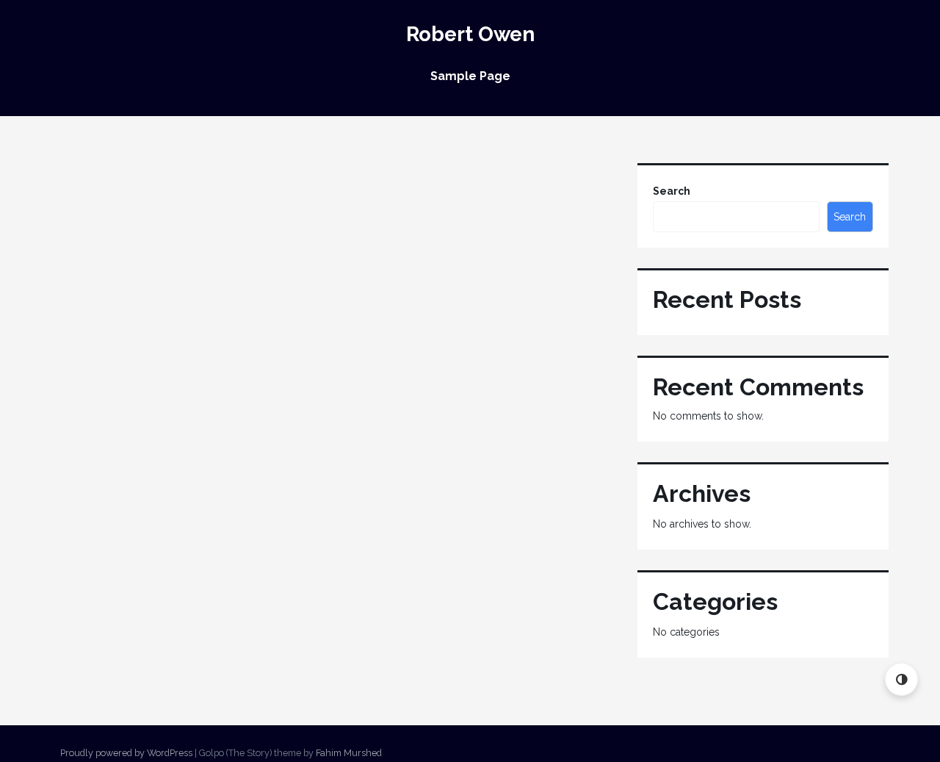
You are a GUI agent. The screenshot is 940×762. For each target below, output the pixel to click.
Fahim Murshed (349, 752)
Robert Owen (470, 34)
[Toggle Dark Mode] (901, 679)
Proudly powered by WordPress (126, 752)
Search (671, 191)
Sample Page (470, 76)
